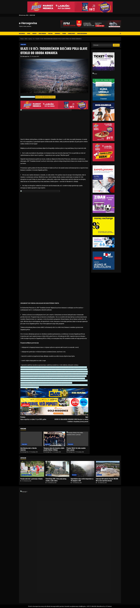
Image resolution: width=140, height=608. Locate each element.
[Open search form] (120, 33)
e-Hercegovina (28, 23)
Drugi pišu (23, 44)
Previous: (33, 418)
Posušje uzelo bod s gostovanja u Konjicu (31, 479)
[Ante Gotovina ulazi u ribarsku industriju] (31, 439)
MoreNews (100, 606)
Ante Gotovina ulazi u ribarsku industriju (28, 449)
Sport (28, 33)
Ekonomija (57, 33)
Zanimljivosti (71, 33)
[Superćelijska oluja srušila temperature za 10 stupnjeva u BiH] (82, 469)
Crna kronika (42, 33)
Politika (50, 33)
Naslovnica (22, 33)
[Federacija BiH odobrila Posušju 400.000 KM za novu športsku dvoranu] (108, 469)
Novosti (34, 33)
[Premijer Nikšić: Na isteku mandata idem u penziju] (77, 439)
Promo (64, 33)
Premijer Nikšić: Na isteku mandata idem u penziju (76, 449)
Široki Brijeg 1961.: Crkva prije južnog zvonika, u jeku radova (56, 479)
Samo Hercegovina (82, 33)
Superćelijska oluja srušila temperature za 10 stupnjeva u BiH (82, 479)
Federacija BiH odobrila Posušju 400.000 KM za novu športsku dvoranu (107, 479)
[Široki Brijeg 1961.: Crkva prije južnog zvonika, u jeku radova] (57, 469)
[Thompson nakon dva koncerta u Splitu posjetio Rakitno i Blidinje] (54, 439)
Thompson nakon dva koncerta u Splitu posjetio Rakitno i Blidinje (54, 449)
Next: (71, 419)
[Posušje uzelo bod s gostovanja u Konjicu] (32, 469)
